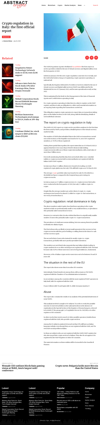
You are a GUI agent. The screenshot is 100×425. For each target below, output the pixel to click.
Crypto (59, 404)
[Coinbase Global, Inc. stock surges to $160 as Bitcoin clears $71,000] (7, 133)
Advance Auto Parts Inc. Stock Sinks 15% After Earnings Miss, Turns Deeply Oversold (12, 402)
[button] (95, 5)
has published (77, 67)
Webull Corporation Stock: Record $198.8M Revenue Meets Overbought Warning (13, 411)
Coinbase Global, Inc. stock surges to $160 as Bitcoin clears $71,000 (27, 133)
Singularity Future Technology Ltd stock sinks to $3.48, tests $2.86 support (26, 71)
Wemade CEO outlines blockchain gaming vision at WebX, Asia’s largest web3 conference (23, 368)
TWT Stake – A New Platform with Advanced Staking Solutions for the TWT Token (68, 393)
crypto (54, 173)
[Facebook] (87, 58)
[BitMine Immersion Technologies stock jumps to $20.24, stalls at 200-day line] (7, 117)
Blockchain (6, 37)
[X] (92, 58)
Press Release (61, 397)
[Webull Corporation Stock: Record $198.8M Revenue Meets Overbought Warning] (7, 101)
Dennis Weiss (8, 41)
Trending (17, 65)
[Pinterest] (96, 58)
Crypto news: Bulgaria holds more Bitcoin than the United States (76, 367)
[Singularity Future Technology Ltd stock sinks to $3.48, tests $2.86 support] (7, 70)
